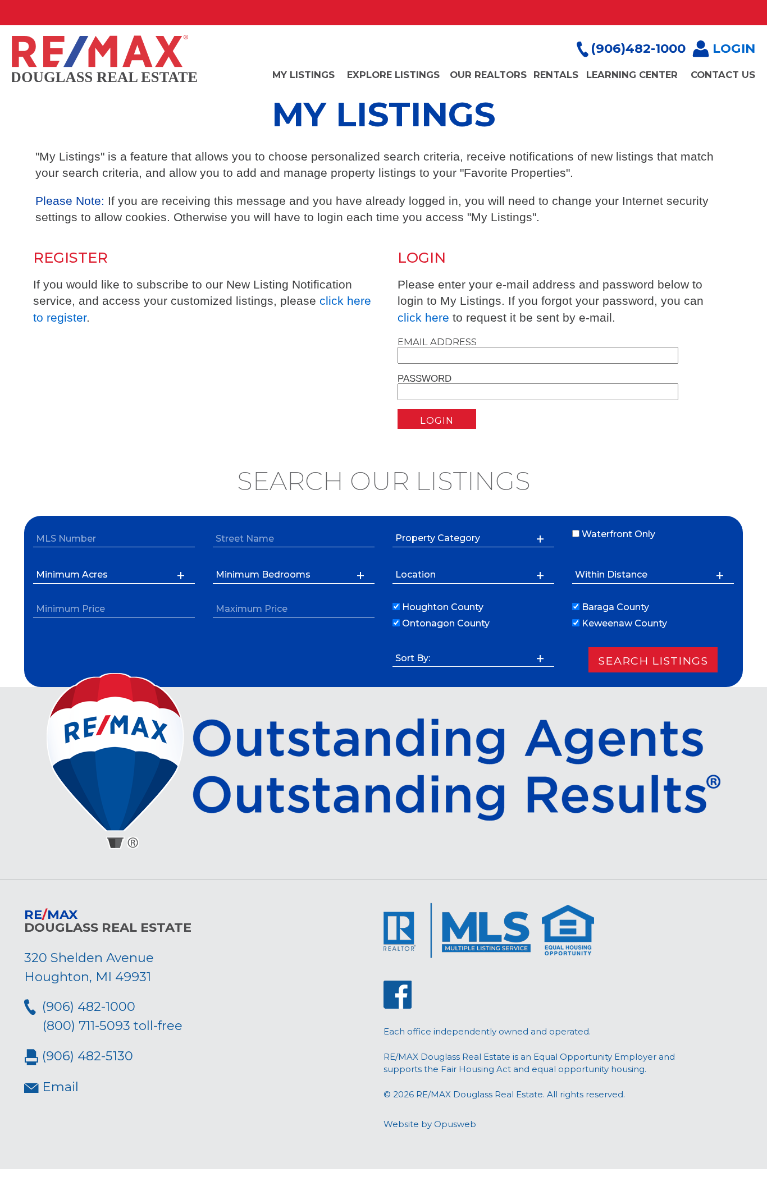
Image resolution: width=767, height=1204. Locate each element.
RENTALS (555, 74)
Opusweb (455, 1124)
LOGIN (732, 48)
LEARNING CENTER (632, 74)
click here (423, 317)
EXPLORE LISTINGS (393, 74)
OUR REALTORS (488, 74)
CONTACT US (723, 74)
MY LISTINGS (303, 74)
